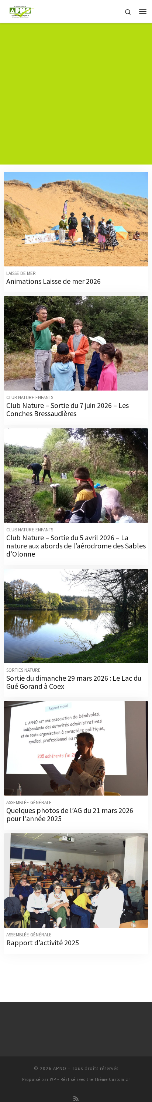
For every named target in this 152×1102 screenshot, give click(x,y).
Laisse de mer (21, 273)
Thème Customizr (112, 1079)
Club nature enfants (29, 397)
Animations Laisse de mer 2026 (53, 281)
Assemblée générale (29, 802)
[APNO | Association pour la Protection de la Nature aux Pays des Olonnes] (22, 10)
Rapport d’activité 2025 (42, 942)
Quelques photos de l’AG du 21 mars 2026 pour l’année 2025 (69, 814)
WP (53, 1079)
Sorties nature (23, 670)
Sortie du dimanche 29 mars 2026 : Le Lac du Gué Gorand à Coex (73, 682)
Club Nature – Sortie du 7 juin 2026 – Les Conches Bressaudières (67, 409)
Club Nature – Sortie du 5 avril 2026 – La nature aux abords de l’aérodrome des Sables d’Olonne (76, 545)
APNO (59, 1068)
